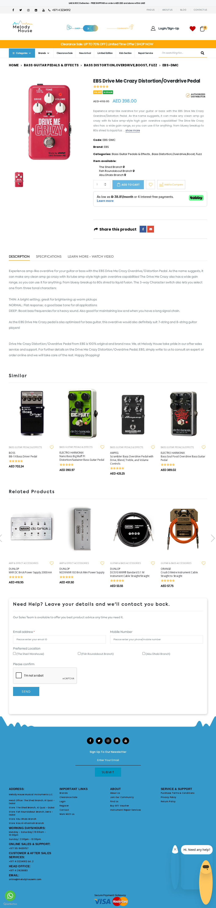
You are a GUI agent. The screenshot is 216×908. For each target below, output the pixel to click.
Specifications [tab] (48, 257)
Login (62, 801)
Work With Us (66, 814)
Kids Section (125, 53)
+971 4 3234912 (60, 10)
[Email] (150, 229)
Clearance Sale (65, 53)
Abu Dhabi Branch (111, 175)
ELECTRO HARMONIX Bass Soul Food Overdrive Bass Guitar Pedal (183, 456)
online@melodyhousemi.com (25, 879)
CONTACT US (200, 9)
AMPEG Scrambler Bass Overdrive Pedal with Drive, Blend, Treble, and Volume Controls (131, 458)
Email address (24, 632)
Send (26, 691)
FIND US (151, 9)
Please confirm (24, 664)
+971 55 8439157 (18, 848)
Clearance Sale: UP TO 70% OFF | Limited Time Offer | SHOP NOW (107, 44)
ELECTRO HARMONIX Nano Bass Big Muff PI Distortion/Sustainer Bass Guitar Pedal (81, 456)
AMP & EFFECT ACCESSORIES (23, 563)
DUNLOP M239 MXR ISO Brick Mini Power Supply (81, 570)
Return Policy (168, 801)
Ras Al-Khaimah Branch (30, 823)
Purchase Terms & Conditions (177, 793)
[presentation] (212, 538)
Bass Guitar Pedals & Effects (51, 65)
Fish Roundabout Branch (116, 171)
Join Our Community (122, 797)
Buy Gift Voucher (119, 805)
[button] (203, 27)
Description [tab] (19, 257)
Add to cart (131, 184)
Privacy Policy (168, 797)
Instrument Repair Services (125, 809)
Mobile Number (121, 632)
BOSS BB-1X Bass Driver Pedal (23, 454)
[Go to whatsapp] (10, 895)
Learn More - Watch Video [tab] (91, 257)
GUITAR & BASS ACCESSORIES (125, 563)
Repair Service (145, 53)
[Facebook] (143, 229)
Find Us (114, 801)
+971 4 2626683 (18, 870)
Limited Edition (105, 53)
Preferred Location (26, 648)
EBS (106, 147)
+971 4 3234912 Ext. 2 (21, 861)
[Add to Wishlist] (150, 184)
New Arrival (85, 53)
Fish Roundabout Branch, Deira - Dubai (31, 813)
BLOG (183, 9)
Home (14, 65)
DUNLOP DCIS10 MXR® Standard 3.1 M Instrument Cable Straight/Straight (129, 572)
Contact (64, 809)
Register (64, 805)
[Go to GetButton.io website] (10, 904)
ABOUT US (167, 9)
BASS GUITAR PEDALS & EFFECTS (25, 447)
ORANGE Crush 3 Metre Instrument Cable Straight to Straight (179, 572)
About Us (115, 793)
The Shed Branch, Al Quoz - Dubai (32, 802)
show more (133, 130)
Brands (63, 793)
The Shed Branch (111, 167)
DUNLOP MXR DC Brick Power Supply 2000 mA (30, 570)
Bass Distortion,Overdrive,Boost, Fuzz (120, 65)
